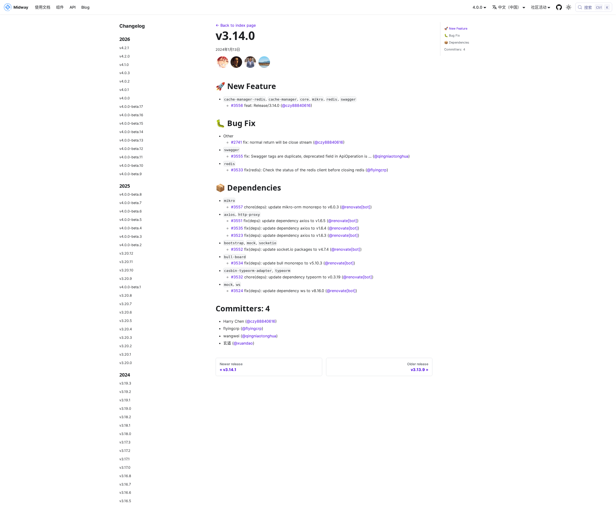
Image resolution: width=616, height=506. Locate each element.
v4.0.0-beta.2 (130, 245)
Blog (85, 7)
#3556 (237, 105)
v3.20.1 (125, 354)
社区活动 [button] (538, 7)
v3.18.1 (124, 425)
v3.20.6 (125, 312)
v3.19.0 (125, 408)
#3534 (237, 263)
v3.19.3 (125, 383)
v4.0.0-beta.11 (131, 157)
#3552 (237, 249)
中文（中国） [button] (509, 7)
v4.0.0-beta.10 (131, 165)
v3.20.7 (125, 304)
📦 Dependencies (456, 42)
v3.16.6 (125, 493)
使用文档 (42, 7)
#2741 (236, 142)
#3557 (237, 207)
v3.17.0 (124, 467)
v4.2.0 (124, 56)
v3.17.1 (124, 459)
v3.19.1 (124, 400)
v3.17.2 (124, 450)
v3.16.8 (125, 476)
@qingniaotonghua (391, 156)
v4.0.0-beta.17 (131, 106)
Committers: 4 (454, 49)
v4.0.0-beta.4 (130, 228)
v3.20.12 (126, 253)
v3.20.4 (125, 329)
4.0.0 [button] (477, 7)
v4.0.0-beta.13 (131, 140)
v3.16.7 (125, 484)
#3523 (237, 235)
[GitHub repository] (559, 7)
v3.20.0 (125, 363)
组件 (60, 7)
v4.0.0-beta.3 (130, 236)
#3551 (236, 220)
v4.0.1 (124, 90)
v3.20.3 (125, 337)
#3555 (237, 156)
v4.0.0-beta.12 (131, 149)
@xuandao (243, 343)
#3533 (237, 169)
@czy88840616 (296, 105)
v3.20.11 (126, 262)
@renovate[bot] (355, 207)
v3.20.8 (125, 295)
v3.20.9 (125, 278)
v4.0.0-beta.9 (130, 174)
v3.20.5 (125, 321)
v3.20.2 (125, 346)
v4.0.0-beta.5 (130, 220)
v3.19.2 (125, 392)
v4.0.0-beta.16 (131, 115)
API (73, 7)
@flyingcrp (377, 169)
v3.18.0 (125, 434)
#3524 (237, 290)
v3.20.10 (126, 270)
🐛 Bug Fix (452, 35)
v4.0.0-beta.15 (131, 123)
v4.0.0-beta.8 (130, 194)
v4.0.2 (124, 81)
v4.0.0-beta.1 (130, 287)
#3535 (237, 228)
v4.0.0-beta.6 (130, 211)
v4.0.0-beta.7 (130, 203)
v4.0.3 (124, 73)
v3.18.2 (125, 417)
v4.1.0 (124, 65)
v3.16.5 (125, 501)
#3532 (237, 277)
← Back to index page (236, 25)
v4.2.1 (124, 48)
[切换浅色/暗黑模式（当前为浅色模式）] (568, 7)
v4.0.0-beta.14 (131, 132)
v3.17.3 (124, 442)
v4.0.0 (124, 98)
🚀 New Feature (455, 28)
